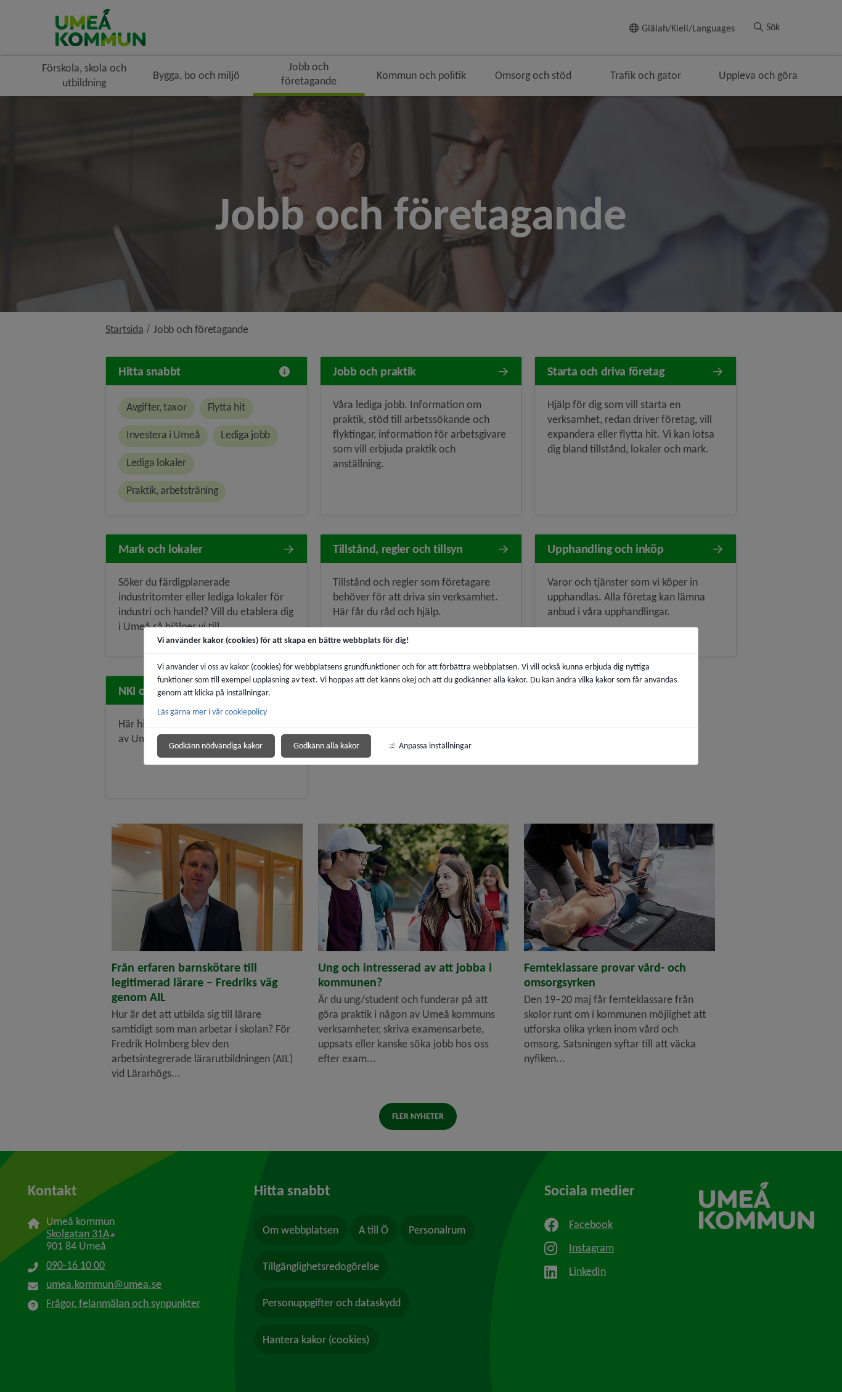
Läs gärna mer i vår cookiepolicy (212, 711)
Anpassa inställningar (435, 745)
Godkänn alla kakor (326, 745)
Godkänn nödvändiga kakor (216, 745)
